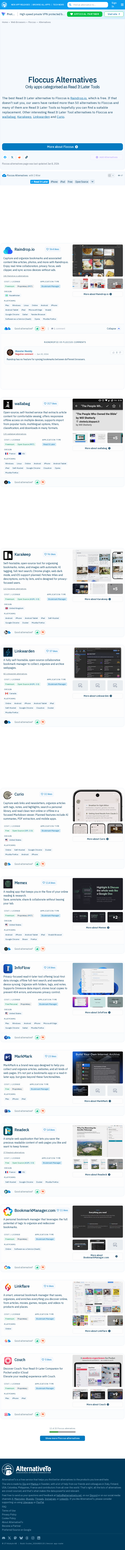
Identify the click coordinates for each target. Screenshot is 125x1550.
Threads (39, 1498)
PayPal (40, 1502)
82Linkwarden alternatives (15, 673)
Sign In (114, 4)
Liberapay (28, 1502)
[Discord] (3, 1538)
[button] (98, 261)
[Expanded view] (109, 175)
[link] (62, 1438)
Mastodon (19, 1498)
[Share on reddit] (19, 157)
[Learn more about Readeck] (8, 1130)
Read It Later (49, 444)
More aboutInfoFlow (96, 1012)
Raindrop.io (78, 98)
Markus (34, 1483)
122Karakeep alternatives (14, 588)
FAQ (4, 1506)
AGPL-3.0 (34, 599)
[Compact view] (113, 175)
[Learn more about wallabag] (8, 404)
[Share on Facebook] (5, 157)
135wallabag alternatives (14, 434)
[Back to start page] (5, 5)
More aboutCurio (96, 839)
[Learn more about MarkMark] (8, 1057)
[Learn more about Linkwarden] (8, 652)
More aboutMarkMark (96, 1101)
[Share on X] (12, 157)
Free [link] (70, 181)
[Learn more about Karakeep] (8, 555)
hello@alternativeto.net (69, 1495)
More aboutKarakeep (96, 599)
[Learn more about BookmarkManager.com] (8, 1211)
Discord (93, 1495)
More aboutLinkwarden (96, 695)
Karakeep (24, 117)
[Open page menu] (122, 4)
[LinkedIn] (38, 1538)
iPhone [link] (54, 181)
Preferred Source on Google (16, 1529)
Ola (24, 1483)
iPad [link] (63, 181)
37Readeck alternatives (14, 1152)
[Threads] (27, 1538)
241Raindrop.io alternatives (15, 276)
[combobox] (87, 4)
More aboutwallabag (96, 448)
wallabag (9, 117)
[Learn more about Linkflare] (8, 1287)
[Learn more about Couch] (8, 1360)
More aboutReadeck (96, 1174)
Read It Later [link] (41, 181)
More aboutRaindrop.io (96, 294)
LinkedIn (64, 1498)
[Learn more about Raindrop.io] (8, 250)
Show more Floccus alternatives (62, 1438)
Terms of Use (9, 1510)
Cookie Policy (9, 1518)
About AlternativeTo (12, 1522)
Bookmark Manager (50, 286)
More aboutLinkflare (96, 1331)
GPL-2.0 (28, 830)
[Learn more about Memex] (8, 883)
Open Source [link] (81, 181)
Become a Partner (11, 1525)
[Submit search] (70, 5)
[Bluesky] (21, 1538)
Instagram (50, 1498)
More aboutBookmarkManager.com (96, 1256)
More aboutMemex (96, 927)
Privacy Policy (9, 1514)
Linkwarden (41, 117)
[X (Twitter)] (9, 1538)
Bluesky (30, 1498)
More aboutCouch (96, 1404)
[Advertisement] (62, 47)
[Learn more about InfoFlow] (8, 968)
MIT (30, 286)
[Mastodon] (15, 1538)
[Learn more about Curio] (8, 795)
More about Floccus (60, 147)
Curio (60, 117)
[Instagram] (33, 1538)
